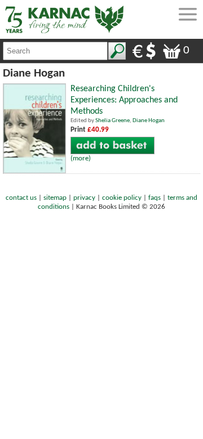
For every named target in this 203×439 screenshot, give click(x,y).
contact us (21, 197)
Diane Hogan (149, 121)
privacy (84, 197)
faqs (154, 197)
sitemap (55, 197)
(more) (80, 158)
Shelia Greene (112, 121)
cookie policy (122, 197)
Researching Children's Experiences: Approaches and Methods (124, 100)
